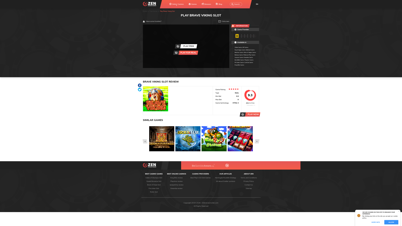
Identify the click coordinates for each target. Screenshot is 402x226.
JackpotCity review (176, 185)
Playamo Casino (248, 60)
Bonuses (207, 4)
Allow (391, 222)
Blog (220, 4)
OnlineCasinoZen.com (210, 203)
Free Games (153, 11)
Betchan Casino (239, 52)
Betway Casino (239, 55)
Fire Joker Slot (154, 188)
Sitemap (249, 188)
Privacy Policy (249, 181)
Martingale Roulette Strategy (225, 178)
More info (376, 222)
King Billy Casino (239, 65)
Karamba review (176, 188)
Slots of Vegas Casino (250, 52)
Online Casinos (178, 4)
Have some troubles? (153, 21)
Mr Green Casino (239, 62)
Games (194, 4)
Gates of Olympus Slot (154, 178)
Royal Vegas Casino (240, 50)
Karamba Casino (248, 57)
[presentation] (144, 141)
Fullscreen (225, 21)
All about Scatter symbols (225, 181)
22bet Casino (238, 47)
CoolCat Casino (248, 62)
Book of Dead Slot (154, 185)
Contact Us (249, 185)
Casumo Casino (239, 57)
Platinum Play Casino (249, 55)
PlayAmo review (176, 181)
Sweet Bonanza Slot (153, 181)
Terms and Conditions (249, 178)
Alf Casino (245, 47)
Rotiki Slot (154, 192)
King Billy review (176, 178)
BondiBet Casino (239, 60)
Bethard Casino (250, 50)
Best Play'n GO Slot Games (200, 178)
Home (145, 11)
